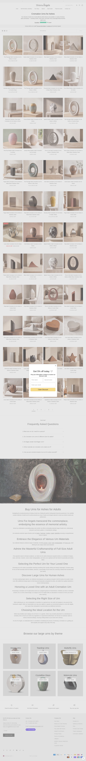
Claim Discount (43, 389)
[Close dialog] (55, 366)
